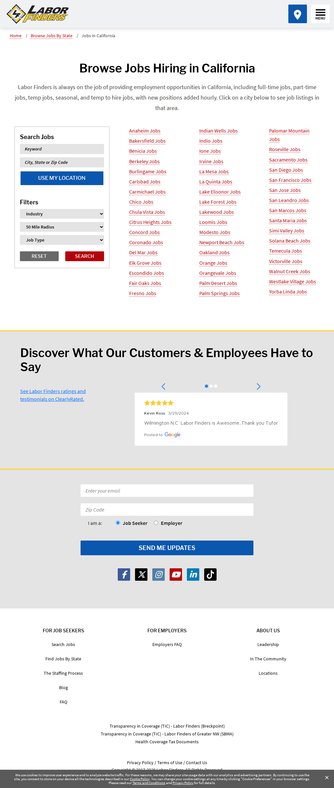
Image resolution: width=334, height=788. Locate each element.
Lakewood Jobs (216, 212)
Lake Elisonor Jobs (220, 191)
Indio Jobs (210, 140)
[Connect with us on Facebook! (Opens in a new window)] (124, 574)
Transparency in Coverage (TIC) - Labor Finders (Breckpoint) (167, 726)
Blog (63, 687)
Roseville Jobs (284, 149)
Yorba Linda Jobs (288, 291)
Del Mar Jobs (143, 252)
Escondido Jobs (146, 273)
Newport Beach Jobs (221, 242)
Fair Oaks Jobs (145, 283)
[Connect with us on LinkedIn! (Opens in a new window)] (193, 574)
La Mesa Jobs (214, 171)
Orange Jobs (213, 263)
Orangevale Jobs (217, 273)
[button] (164, 386)
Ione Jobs (210, 151)
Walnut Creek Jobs (289, 271)
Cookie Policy (140, 779)
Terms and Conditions (148, 782)
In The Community (268, 659)
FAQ (63, 702)
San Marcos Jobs (287, 210)
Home (16, 36)
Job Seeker (135, 523)
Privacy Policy (183, 782)
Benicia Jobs (143, 151)
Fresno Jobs (142, 293)
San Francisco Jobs (290, 180)
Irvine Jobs (211, 161)
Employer (171, 523)
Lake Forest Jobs (217, 201)
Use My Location (61, 178)
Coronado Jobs (146, 242)
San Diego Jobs (286, 169)
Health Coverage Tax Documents (167, 742)
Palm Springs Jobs (219, 293)
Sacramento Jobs (288, 159)
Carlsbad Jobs (144, 181)
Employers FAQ (167, 644)
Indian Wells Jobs (218, 130)
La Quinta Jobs (215, 181)
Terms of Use (169, 762)
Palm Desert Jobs (218, 283)
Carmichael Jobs (147, 191)
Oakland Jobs (214, 252)
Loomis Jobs (213, 222)
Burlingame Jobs (147, 171)
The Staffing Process (63, 673)
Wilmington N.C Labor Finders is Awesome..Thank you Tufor (211, 423)
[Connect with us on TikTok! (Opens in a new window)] (210, 574)
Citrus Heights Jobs (150, 222)
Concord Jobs (144, 232)
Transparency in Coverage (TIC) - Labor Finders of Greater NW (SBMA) (167, 734)
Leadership (268, 644)
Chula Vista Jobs (147, 212)
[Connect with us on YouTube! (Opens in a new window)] (176, 574)
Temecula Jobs (285, 250)
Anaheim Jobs (144, 130)
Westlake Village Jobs (292, 281)
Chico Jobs (141, 201)
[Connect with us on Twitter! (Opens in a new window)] (141, 574)
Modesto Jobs (214, 232)
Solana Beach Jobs (290, 240)
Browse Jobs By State (51, 36)
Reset (39, 256)
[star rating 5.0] (211, 403)
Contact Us (196, 762)
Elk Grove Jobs (145, 263)
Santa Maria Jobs (288, 220)
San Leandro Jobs (289, 200)
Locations (268, 673)
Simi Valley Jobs (286, 230)
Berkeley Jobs (144, 161)
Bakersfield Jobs (147, 140)
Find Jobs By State (63, 659)
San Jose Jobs (285, 190)
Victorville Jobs (285, 261)
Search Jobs (63, 644)
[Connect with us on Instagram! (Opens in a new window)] (158, 574)
